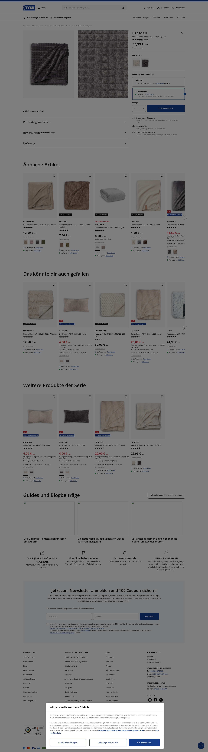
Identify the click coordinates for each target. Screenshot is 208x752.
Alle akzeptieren (144, 743)
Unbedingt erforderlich (108, 743)
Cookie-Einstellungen (68, 743)
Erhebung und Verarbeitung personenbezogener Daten (121, 730)
